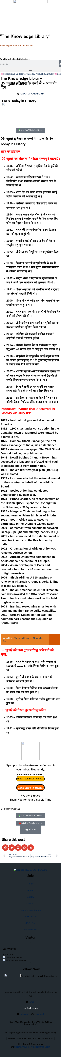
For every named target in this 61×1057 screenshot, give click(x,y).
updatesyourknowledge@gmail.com (32, 1047)
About (30, 890)
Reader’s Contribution (30, 910)
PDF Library (30, 916)
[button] (30, 69)
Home (30, 884)
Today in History (23, 101)
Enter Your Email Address (30, 774)
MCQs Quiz (30, 923)
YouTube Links (30, 930)
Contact (31, 903)
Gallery (30, 897)
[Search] (60, 63)
